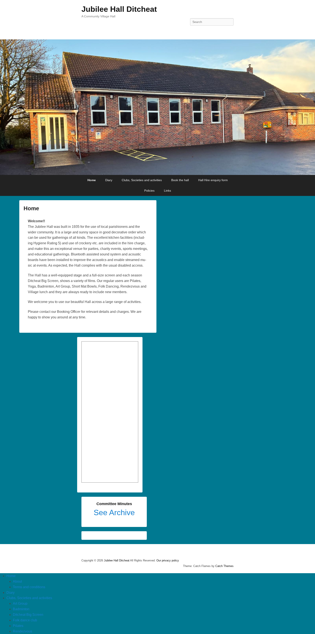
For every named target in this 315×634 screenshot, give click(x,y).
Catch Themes (224, 566)
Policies (149, 190)
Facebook (230, 31)
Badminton (21, 609)
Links (167, 190)
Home (91, 180)
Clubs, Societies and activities (142, 180)
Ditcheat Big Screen (28, 614)
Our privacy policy (167, 560)
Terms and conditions (29, 587)
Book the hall (180, 180)
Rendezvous (22, 631)
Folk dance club (25, 620)
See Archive (114, 512)
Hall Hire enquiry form (213, 180)
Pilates (18, 626)
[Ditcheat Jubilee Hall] (157, 107)
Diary (108, 180)
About (17, 581)
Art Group (20, 603)
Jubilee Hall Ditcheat (119, 9)
